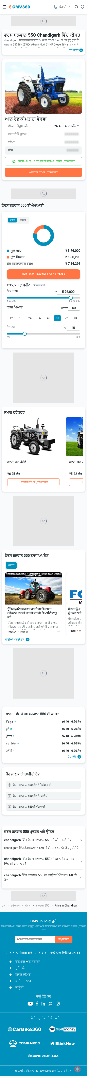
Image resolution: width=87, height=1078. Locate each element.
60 (57, 318)
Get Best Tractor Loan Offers (43, 274)
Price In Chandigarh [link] (67, 905)
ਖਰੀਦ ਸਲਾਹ (23, 981)
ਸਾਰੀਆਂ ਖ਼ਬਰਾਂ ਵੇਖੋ (14, 639)
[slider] (71, 298)
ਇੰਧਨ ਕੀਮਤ (23, 974)
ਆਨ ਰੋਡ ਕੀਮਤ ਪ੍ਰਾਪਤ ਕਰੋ (43, 172)
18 (20, 318)
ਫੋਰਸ (28, 905)
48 (48, 318)
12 (11, 318)
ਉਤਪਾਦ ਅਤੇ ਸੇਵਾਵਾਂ (27, 962)
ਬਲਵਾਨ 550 (42, 905)
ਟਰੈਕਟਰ (15, 905)
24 (30, 318)
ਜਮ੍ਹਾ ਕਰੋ (63, 939)
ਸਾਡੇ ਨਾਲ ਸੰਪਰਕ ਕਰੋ (19, 953)
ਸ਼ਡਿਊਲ (23, 220)
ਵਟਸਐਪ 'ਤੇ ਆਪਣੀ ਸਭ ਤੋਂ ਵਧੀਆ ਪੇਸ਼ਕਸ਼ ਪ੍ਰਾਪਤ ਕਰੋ (46, 161)
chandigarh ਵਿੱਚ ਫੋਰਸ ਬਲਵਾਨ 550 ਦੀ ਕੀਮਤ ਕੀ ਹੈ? (37, 840)
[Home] (19, 6)
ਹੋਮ (3, 905)
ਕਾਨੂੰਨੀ (19, 987)
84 (75, 318)
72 (66, 318)
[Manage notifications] (77, 1069)
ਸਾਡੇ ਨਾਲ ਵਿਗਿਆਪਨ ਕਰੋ (65, 953)
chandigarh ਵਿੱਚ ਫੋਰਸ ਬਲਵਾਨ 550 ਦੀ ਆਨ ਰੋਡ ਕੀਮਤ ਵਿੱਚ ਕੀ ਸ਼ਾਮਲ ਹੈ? (39, 861)
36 (39, 318)
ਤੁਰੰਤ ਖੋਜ (20, 968)
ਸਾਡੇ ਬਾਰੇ (41, 953)
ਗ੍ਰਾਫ (12, 220)
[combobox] (65, 7)
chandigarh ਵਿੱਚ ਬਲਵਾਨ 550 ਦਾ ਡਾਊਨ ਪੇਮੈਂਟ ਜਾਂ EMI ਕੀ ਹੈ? (40, 877)
